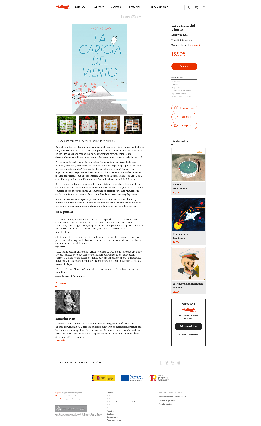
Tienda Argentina (167, 400)
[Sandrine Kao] (67, 302)
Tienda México (165, 404)
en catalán (195, 45)
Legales (110, 393)
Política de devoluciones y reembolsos (122, 402)
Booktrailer (186, 117)
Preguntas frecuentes (115, 408)
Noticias (115, 7)
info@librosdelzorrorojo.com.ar (75, 399)
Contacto (110, 414)
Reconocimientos (114, 420)
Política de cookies (114, 399)
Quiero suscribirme (188, 326)
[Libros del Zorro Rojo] (63, 7)
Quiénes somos (113, 417)
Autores (99, 7)
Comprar (184, 66)
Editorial (134, 7)
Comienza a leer (187, 108)
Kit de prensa (186, 125)
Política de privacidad (188, 335)
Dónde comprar (158, 7)
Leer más (60, 340)
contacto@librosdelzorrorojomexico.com (76, 396)
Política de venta (113, 405)
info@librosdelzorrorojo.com (72, 393)
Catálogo (80, 7)
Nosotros (110, 411)
